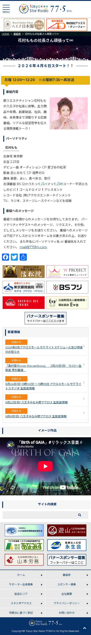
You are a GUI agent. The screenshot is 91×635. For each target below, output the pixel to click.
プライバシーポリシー (66, 603)
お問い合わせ (67, 612)
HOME (5, 33)
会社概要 (66, 594)
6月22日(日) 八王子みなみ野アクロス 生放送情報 (36, 402)
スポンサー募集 (66, 584)
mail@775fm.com (33, 247)
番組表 (17, 33)
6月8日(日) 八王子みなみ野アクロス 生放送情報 (35, 416)
